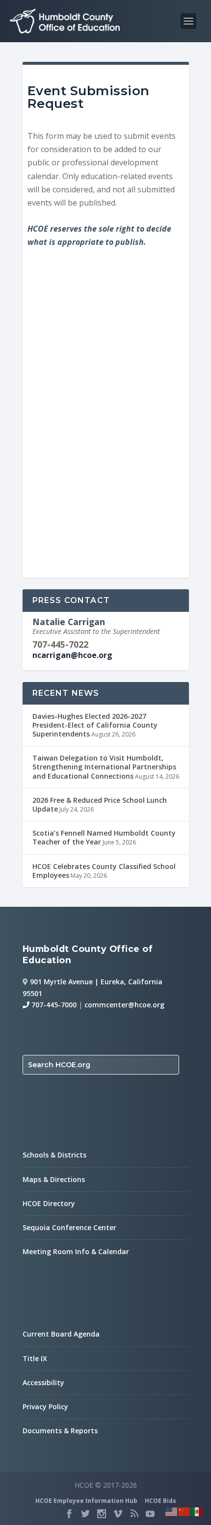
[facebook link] (69, 1513)
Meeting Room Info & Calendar (76, 1251)
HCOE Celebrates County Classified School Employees (104, 871)
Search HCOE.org (59, 1064)
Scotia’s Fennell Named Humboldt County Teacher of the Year (104, 837)
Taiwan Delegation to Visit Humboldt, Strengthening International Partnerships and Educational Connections (104, 766)
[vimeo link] (117, 1513)
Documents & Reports (60, 1430)
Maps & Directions (54, 1179)
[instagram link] (101, 1513)
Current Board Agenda (61, 1334)
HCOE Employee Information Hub (86, 1501)
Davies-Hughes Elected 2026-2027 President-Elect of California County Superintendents (95, 724)
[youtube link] (150, 1513)
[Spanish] (197, 1510)
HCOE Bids (160, 1501)
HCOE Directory (49, 1203)
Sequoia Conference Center (69, 1227)
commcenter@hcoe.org (124, 1004)
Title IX (35, 1358)
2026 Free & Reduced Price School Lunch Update (99, 804)
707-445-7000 (53, 1004)
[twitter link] (85, 1513)
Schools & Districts (54, 1154)
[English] (171, 1510)
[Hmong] (184, 1510)
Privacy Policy (45, 1406)
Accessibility (43, 1382)
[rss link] (134, 1513)
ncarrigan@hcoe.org (72, 655)
